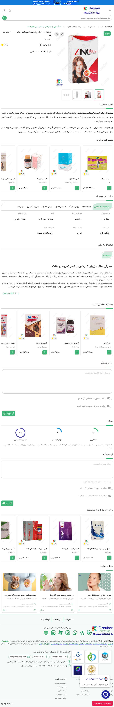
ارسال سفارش (61, 694)
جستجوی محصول (60, 683)
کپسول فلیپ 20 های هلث (70, 548)
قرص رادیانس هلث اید (71, 343)
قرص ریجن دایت (105, 178)
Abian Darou (42, 347)
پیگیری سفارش (60, 698)
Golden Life (43, 182)
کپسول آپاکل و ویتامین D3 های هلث (99, 548)
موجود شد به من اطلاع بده (102, 703)
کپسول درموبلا (42, 178)
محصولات (69, 619)
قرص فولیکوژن (74, 178)
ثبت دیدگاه (7, 503)
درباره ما (57, 619)
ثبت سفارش (62, 690)
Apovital (11, 182)
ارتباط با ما (45, 619)
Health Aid (75, 347)
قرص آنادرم (107, 343)
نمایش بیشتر (9, 293)
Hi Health (48, 39)
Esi (110, 182)
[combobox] (59, 18)
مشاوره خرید (61, 687)
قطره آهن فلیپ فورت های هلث (36, 548)
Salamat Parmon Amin (103, 347)
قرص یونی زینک (41, 343)
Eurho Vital (10, 347)
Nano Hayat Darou (72, 182)
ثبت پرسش (8, 413)
